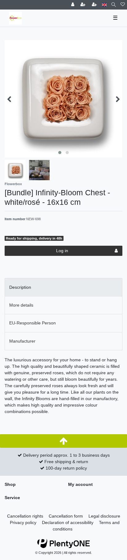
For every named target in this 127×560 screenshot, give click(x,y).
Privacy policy (23, 522)
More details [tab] (21, 305)
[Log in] (73, 5)
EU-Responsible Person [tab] (32, 322)
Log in (62, 250)
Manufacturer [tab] (22, 341)
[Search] (113, 5)
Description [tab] (20, 287)
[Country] (104, 5)
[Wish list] (122, 5)
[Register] (83, 5)
